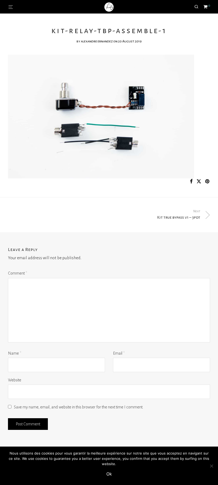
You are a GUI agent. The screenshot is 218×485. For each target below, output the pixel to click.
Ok (109, 474)
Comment (17, 273)
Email (119, 353)
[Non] (211, 466)
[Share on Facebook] (191, 181)
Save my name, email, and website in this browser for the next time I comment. (78, 407)
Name (14, 353)
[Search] (198, 7)
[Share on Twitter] (198, 181)
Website (14, 380)
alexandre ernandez (97, 41)
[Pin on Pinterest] (207, 181)
